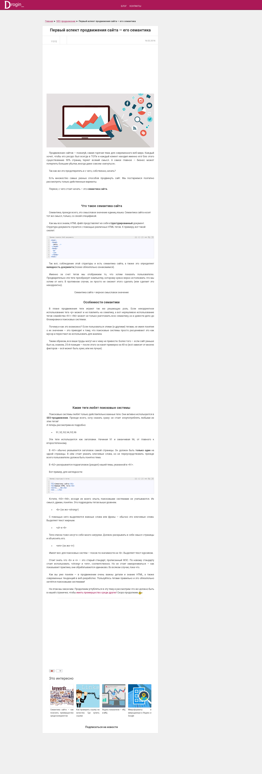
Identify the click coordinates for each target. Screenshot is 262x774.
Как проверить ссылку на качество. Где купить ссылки (87, 713)
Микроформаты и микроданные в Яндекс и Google (139, 713)
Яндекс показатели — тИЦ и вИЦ (113, 711)
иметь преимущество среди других (96, 592)
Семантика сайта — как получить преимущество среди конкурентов (62, 713)
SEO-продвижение (65, 21)
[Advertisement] (104, 70)
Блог (124, 6)
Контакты (135, 6)
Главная (49, 21)
